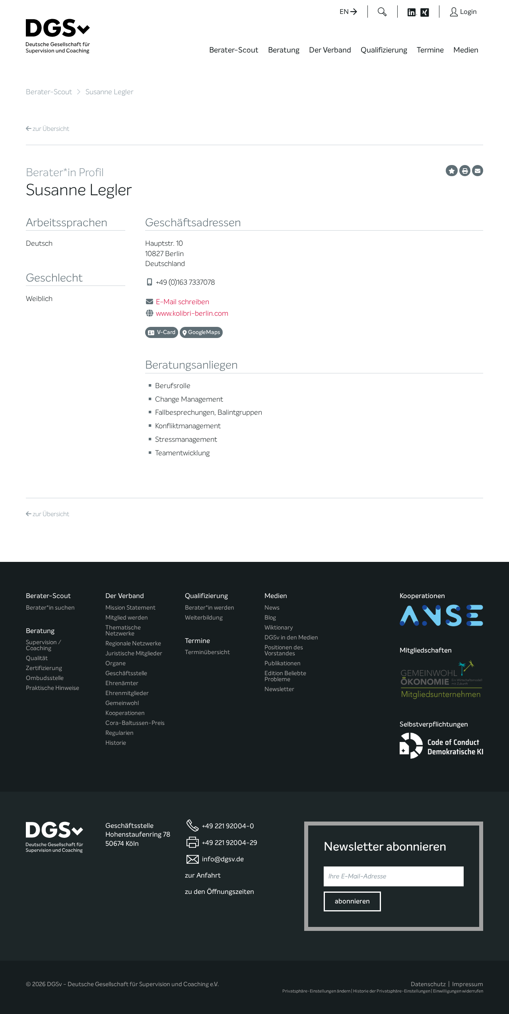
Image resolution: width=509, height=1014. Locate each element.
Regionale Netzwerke (133, 644)
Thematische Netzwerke (123, 631)
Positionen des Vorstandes (283, 651)
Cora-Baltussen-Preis (135, 723)
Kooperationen (125, 713)
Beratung (283, 50)
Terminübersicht (207, 652)
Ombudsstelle (45, 678)
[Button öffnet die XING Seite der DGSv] (429, 11)
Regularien (119, 733)
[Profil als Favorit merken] (452, 170)
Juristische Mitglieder (133, 654)
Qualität (37, 658)
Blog (270, 618)
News (272, 608)
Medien (465, 50)
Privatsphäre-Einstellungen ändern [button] (316, 991)
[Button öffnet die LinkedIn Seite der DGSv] (408, 11)
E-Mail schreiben (182, 302)
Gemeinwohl (122, 703)
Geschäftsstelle (126, 673)
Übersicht (51, 128)
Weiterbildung (204, 618)
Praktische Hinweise (52, 688)
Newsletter (279, 689)
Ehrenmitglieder (127, 693)
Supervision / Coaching (43, 645)
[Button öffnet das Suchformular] (382, 11)
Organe (115, 663)
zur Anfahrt (203, 875)
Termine (430, 50)
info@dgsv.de (223, 859)
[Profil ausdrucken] (464, 170)
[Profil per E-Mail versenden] (477, 170)
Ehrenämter (121, 683)
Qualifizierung (384, 50)
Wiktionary (278, 628)
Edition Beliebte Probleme (285, 676)
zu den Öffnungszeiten (219, 891)
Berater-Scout (233, 50)
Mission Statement (130, 608)
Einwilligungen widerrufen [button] (458, 991)
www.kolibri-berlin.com (192, 313)
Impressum (467, 984)
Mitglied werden (126, 618)
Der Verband (330, 50)
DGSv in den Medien (291, 638)
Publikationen (282, 663)
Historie (115, 743)
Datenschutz (428, 984)
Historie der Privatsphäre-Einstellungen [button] (391, 991)
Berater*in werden (209, 608)
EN (345, 11)
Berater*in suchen (50, 608)
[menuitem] (233, 55)
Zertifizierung (44, 668)
